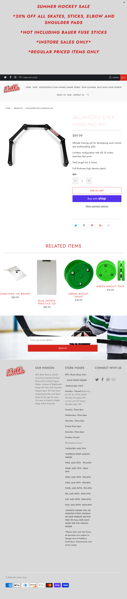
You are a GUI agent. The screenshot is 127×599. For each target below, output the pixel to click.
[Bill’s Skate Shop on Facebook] (10, 77)
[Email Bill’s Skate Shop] (20, 77)
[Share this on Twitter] (75, 225)
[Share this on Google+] (100, 225)
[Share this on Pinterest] (92, 225)
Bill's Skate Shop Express (109, 87)
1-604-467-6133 (30, 77)
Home (28, 87)
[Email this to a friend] (108, 225)
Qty (74, 174)
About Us (61, 95)
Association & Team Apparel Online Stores (59, 87)
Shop (35, 87)
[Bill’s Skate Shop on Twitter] (5, 77)
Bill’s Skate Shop (19, 577)
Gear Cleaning (89, 87)
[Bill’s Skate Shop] (11, 88)
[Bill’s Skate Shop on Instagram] (15, 77)
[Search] (88, 95)
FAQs (69, 95)
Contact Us (78, 95)
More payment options (97, 206)
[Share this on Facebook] (84, 225)
